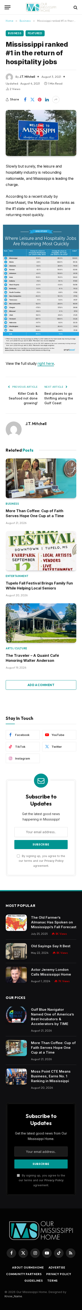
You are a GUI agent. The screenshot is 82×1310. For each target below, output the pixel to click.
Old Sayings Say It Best (50, 946)
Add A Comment (41, 685)
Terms (52, 1280)
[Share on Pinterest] (39, 99)
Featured (35, 33)
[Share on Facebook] (25, 99)
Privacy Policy (54, 860)
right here (45, 363)
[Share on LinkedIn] (47, 99)
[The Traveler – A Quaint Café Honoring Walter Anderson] (41, 623)
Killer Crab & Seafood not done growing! (23, 398)
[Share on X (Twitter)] (32, 99)
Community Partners (24, 1274)
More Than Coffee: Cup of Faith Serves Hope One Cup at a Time (53, 1047)
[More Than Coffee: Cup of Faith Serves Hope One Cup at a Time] (41, 478)
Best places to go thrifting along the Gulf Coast (58, 398)
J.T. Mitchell (27, 76)
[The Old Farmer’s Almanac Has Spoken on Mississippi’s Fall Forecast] (16, 923)
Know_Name (13, 1296)
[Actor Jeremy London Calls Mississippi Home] (16, 975)
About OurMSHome (28, 1267)
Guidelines (33, 1280)
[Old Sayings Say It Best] (16, 951)
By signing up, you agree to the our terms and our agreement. (42, 860)
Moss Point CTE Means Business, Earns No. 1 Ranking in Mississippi (51, 1076)
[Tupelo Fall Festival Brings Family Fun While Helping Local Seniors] (41, 550)
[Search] (75, 7)
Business (14, 33)
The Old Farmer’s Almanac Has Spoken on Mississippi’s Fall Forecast (53, 922)
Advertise (57, 1267)
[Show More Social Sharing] (55, 99)
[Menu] (7, 7)
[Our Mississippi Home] (41, 7)
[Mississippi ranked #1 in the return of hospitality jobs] (41, 133)
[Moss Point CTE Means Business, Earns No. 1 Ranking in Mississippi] (16, 1077)
